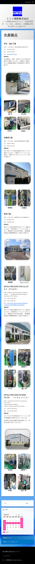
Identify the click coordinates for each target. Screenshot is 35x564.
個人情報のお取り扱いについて (11, 551)
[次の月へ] (21, 515)
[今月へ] (19, 515)
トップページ (6, 556)
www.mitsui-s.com (12, 54)
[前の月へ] (16, 515)
